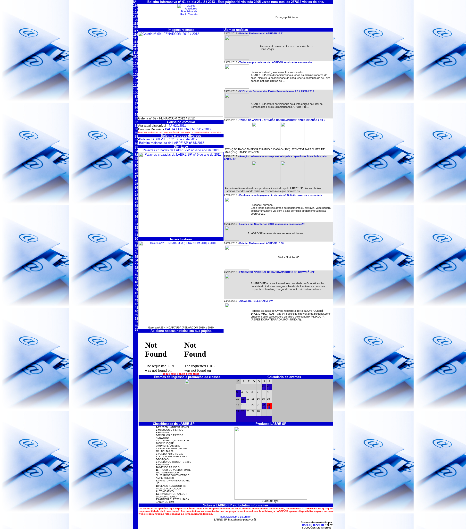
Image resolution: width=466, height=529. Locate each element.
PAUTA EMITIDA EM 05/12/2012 (188, 129)
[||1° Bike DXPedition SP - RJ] (264, 388)
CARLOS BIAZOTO (313, 525)
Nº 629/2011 (177, 125)
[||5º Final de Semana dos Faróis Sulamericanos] (269, 408)
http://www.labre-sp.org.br (235, 516)
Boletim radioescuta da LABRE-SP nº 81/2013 (171, 143)
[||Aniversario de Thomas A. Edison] (243, 401)
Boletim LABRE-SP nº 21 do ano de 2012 (168, 139)
